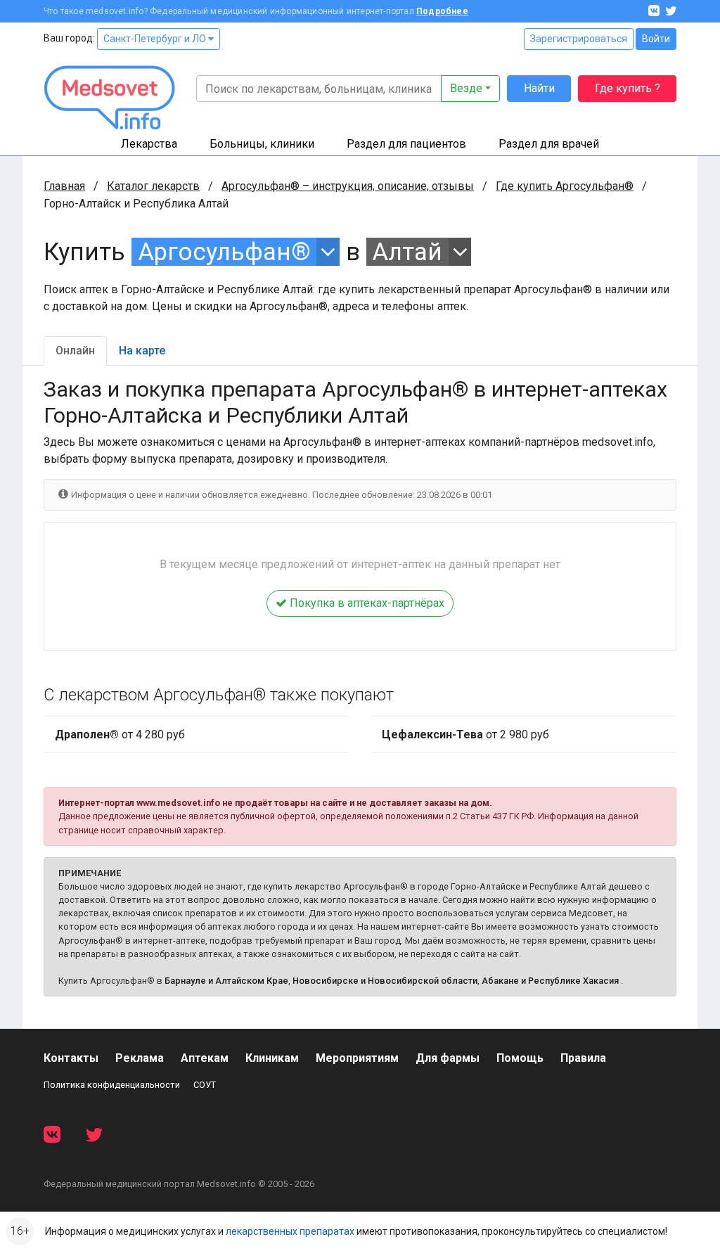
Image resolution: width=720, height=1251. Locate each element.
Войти (656, 38)
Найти (539, 88)
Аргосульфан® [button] (224, 252)
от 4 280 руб (120, 734)
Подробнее (442, 11)
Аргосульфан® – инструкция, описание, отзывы (347, 186)
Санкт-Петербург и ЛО (155, 38)
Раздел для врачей (549, 143)
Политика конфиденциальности (112, 1084)
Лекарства (149, 143)
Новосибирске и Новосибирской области (384, 980)
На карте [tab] (142, 350)
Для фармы (448, 1058)
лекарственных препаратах (290, 1231)
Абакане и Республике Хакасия (550, 980)
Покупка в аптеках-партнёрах (365, 603)
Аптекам (205, 1058)
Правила (583, 1058)
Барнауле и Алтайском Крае (226, 980)
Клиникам (272, 1058)
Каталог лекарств (153, 186)
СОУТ (204, 1084)
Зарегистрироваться (578, 38)
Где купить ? (627, 88)
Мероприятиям (357, 1058)
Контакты (71, 1058)
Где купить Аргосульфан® (565, 186)
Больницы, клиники (262, 143)
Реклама (139, 1058)
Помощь (520, 1058)
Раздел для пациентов (406, 143)
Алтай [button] (407, 252)
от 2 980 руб (465, 734)
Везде (466, 88)
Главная (64, 186)
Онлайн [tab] (75, 350)
